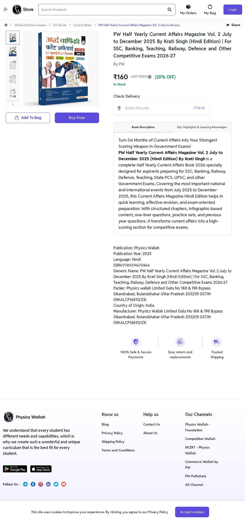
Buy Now (77, 117)
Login (232, 9)
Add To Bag (31, 117)
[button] (233, 25)
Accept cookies (192, 512)
